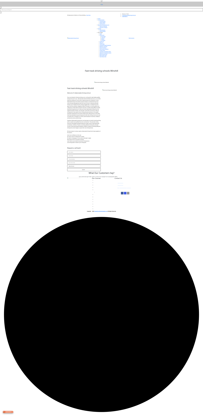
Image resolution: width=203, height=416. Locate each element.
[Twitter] (125, 193)
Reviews (99, 28)
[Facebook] (122, 193)
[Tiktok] (128, 193)
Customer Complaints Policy (105, 51)
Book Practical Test (103, 54)
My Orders (103, 36)
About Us (101, 42)
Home (99, 18)
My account (102, 35)
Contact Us (102, 41)
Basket (102, 38)
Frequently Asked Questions (105, 45)
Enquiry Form (102, 23)
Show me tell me (103, 47)
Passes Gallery (102, 22)
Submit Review (103, 31)
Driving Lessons (101, 19)
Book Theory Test (103, 55)
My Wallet (103, 40)
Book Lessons (131, 38)
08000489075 (125, 16)
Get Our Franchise (103, 26)
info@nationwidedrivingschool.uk (129, 15)
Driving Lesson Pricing (99, 180)
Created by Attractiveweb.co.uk (101, 211)
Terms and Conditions (104, 49)
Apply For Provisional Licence (105, 52)
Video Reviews (102, 30)
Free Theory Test (103, 56)
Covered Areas (102, 21)
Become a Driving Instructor (103, 25)
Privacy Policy (102, 50)
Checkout (103, 37)
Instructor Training (103, 27)
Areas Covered (97, 187)
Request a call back (103, 46)
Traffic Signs (102, 44)
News (101, 33)
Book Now (88, 15)
